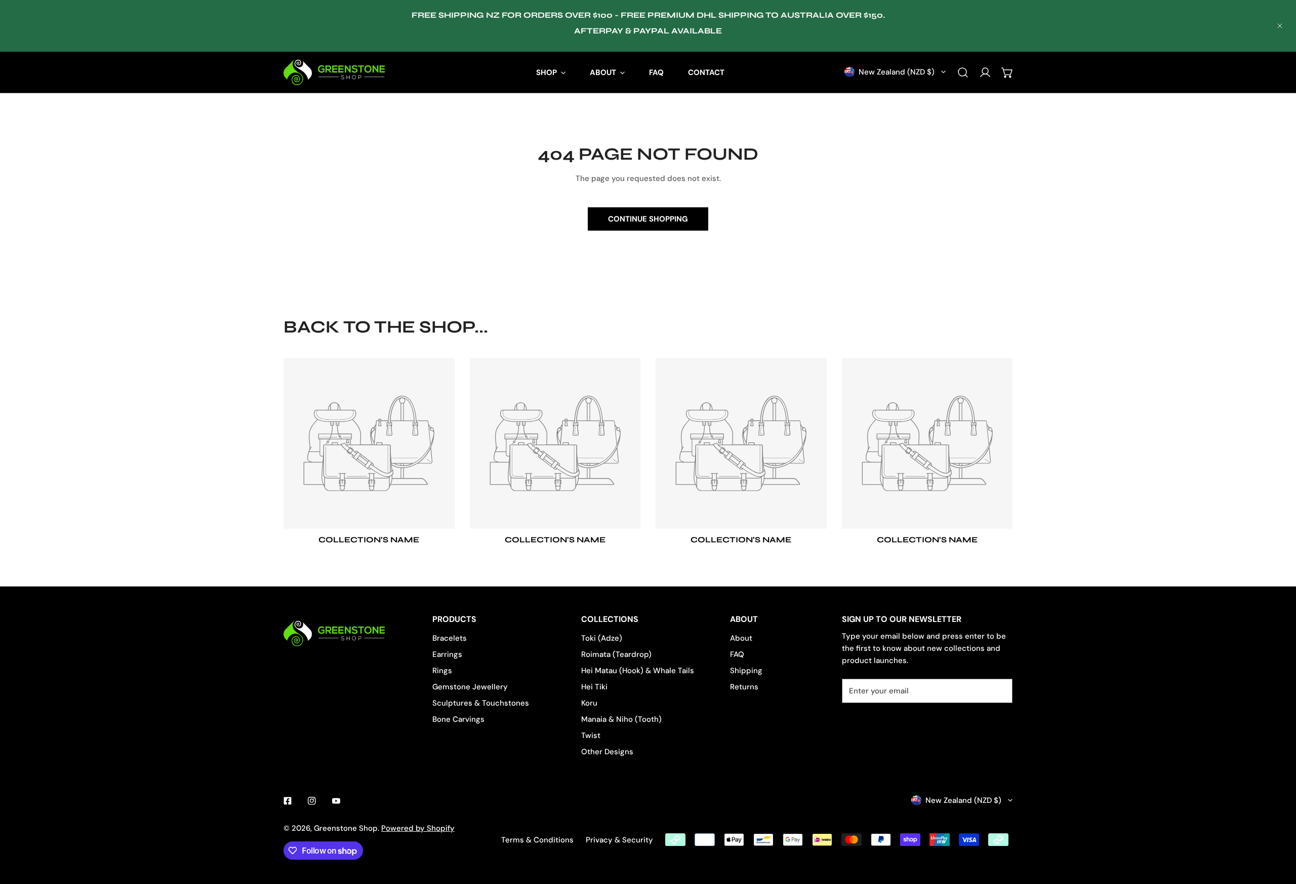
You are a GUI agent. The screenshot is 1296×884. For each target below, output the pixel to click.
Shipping (746, 671)
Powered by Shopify (418, 828)
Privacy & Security (619, 840)
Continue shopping (648, 219)
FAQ (737, 654)
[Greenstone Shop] (334, 72)
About (741, 638)
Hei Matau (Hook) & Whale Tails (637, 671)
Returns (744, 687)
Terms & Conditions (537, 840)
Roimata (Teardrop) (616, 654)
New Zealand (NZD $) (897, 72)
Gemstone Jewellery (470, 687)
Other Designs (607, 752)
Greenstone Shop (346, 828)
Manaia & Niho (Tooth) (621, 719)
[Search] (963, 72)
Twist (590, 735)
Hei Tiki (594, 687)
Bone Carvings (458, 719)
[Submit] (999, 690)
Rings (442, 671)
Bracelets (449, 638)
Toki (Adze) (601, 638)
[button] (1007, 72)
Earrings (447, 654)
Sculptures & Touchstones (480, 703)
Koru (589, 703)
